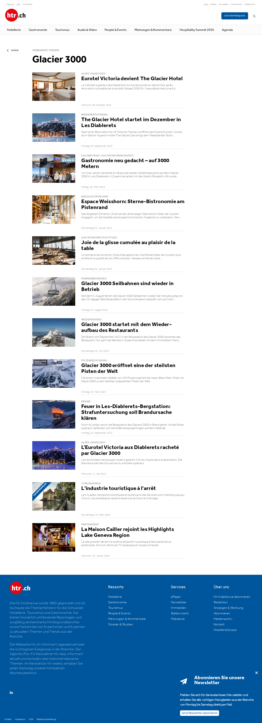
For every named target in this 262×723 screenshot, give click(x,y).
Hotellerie (14, 29)
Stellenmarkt (180, 613)
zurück (15, 50)
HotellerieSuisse (225, 630)
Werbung (10, 4)
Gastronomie (38, 29)
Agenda (227, 29)
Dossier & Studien (120, 624)
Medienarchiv (250, 4)
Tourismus (62, 29)
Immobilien (27, 4)
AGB (31, 719)
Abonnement (236, 4)
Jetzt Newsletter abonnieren (199, 713)
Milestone (178, 618)
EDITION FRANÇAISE (234, 15)
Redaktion (221, 602)
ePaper (213, 4)
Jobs (18, 4)
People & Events (116, 29)
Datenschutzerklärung (46, 719)
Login (205, 4)
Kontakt (219, 624)
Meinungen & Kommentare (153, 29)
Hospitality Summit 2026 (197, 29)
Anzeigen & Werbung (228, 607)
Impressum (20, 719)
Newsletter (223, 4)
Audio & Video (87, 29)
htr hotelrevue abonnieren (232, 596)
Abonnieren (222, 613)
